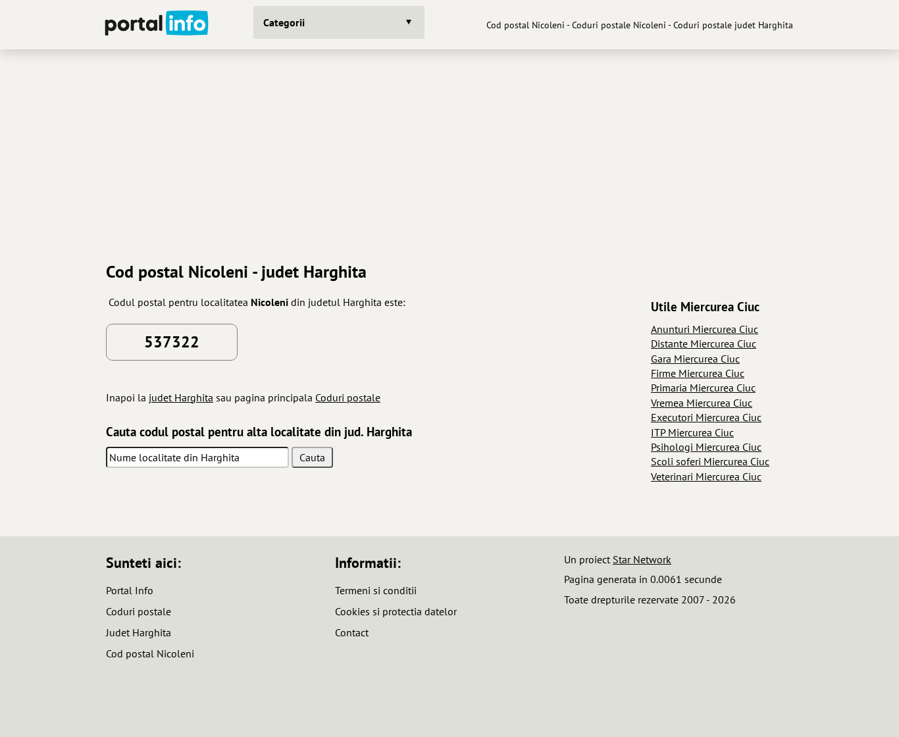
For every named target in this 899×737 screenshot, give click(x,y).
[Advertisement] (449, 151)
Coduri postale (347, 397)
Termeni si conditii (376, 590)
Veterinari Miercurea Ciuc (706, 476)
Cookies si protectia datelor (396, 611)
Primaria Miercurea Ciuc (703, 387)
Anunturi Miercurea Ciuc (704, 329)
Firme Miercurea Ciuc (697, 373)
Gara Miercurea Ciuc (695, 358)
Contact (352, 632)
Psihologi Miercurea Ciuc (706, 446)
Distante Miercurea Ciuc (703, 343)
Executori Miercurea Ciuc (706, 417)
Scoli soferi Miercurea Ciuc (710, 461)
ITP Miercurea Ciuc (692, 432)
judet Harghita (181, 397)
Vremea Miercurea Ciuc (701, 402)
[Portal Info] (157, 25)
